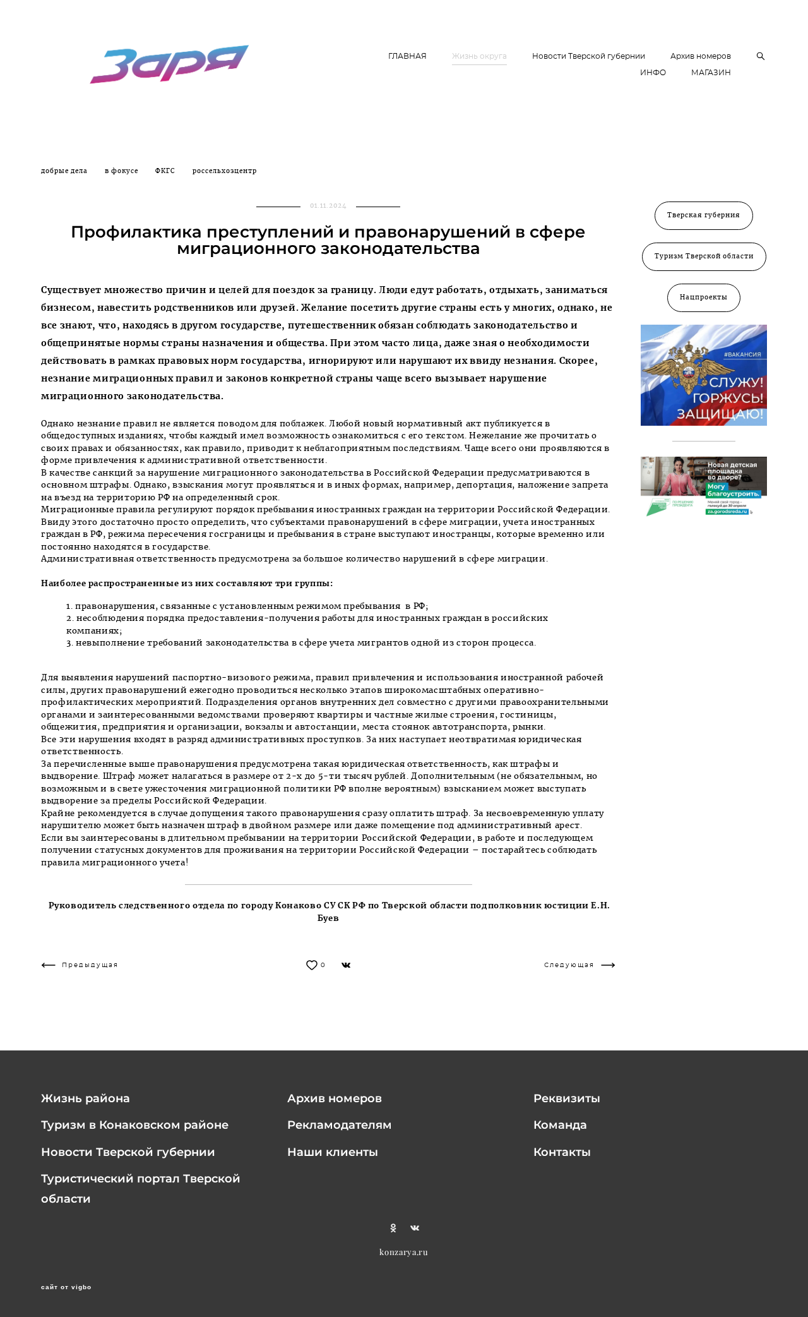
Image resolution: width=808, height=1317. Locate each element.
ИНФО (653, 72)
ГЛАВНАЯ (407, 56)
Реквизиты (566, 1098)
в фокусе (122, 171)
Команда (560, 1125)
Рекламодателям (339, 1125)
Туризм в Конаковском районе (135, 1125)
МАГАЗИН (711, 72)
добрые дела (65, 171)
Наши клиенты (332, 1152)
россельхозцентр (225, 171)
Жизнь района (85, 1098)
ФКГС (166, 171)
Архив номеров (700, 56)
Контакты (562, 1152)
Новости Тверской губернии (588, 56)
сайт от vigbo (66, 1287)
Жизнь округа (479, 56)
